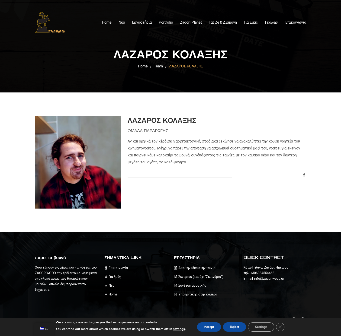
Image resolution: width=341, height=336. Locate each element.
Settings (261, 327)
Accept (209, 327)
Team (158, 66)
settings (179, 329)
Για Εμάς (251, 22)
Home (107, 22)
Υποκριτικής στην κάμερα (197, 294)
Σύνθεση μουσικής (192, 285)
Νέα (122, 22)
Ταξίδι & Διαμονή (223, 22)
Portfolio (166, 22)
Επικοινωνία (295, 22)
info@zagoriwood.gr (269, 278)
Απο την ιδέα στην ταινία (197, 268)
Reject (234, 327)
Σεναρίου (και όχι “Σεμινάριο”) (200, 277)
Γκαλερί (271, 22)
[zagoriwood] (52, 22)
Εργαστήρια (142, 22)
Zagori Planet (191, 22)
